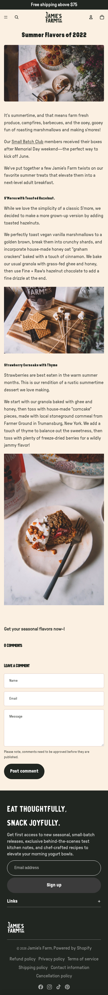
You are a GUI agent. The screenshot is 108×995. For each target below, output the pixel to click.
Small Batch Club (27, 142)
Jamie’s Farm (39, 948)
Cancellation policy (54, 976)
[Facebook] (41, 987)
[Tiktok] (59, 987)
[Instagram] (49, 987)
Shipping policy (33, 967)
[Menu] (6, 17)
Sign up (54, 885)
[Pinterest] (67, 987)
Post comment (24, 771)
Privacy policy (51, 959)
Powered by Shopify (72, 948)
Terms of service (83, 959)
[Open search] (16, 17)
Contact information (70, 967)
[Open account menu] (90, 17)
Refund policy (23, 959)
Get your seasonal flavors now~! (35, 629)
